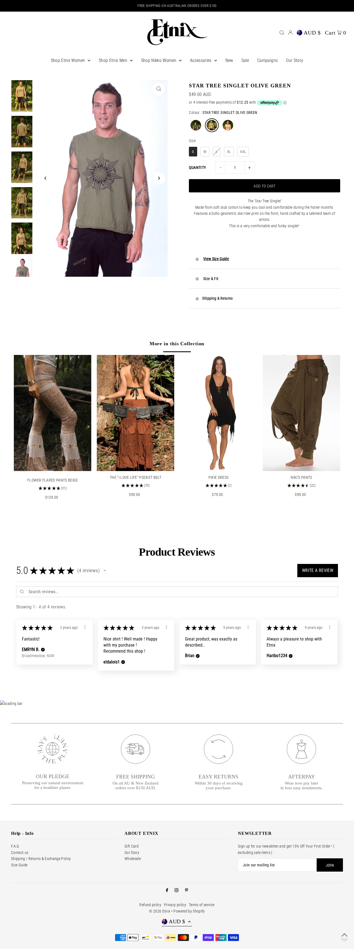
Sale (245, 60)
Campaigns (267, 60)
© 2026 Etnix (159, 911)
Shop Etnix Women (68, 60)
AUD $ (312, 33)
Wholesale (132, 858)
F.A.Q (15, 846)
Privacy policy (175, 905)
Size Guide (19, 865)
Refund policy (150, 905)
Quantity (197, 167)
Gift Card (131, 846)
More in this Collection (177, 343)
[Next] (158, 178)
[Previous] (45, 178)
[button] (104, 570)
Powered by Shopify (189, 911)
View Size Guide (216, 259)
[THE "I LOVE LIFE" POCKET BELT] (135, 413)
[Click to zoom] (158, 89)
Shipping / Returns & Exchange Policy (41, 858)
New (229, 60)
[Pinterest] (186, 890)
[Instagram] (176, 890)
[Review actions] (85, 627)
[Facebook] (167, 890)
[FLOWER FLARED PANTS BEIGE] (52, 413)
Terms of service (202, 905)
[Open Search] (282, 32)
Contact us (19, 852)
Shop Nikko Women (158, 60)
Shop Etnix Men (113, 60)
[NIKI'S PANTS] (301, 413)
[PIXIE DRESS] (218, 413)
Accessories (201, 60)
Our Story (294, 60)
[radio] (196, 125)
